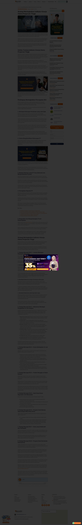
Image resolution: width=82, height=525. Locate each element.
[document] (41, 262)
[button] (56, 255)
